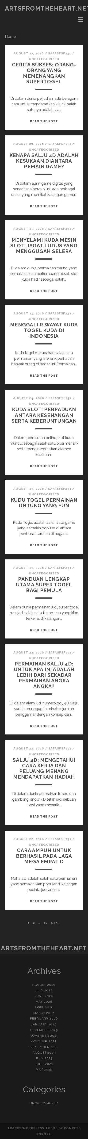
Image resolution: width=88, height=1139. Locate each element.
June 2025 (44, 1064)
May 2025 (44, 1069)
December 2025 (44, 1030)
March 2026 (44, 1013)
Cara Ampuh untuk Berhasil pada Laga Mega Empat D (44, 855)
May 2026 (44, 1001)
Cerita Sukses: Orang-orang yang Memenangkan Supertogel (44, 73)
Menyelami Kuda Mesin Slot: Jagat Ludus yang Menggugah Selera (44, 245)
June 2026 (44, 996)
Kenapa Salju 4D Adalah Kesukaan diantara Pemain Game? (44, 160)
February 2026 (44, 1018)
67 (46, 923)
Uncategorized (44, 59)
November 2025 (44, 1035)
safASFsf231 (59, 53)
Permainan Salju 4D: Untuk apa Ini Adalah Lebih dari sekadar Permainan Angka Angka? (44, 675)
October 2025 (44, 1041)
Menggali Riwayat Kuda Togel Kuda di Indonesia (44, 330)
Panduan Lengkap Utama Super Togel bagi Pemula (44, 584)
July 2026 (44, 990)
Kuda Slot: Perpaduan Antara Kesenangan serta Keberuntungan (44, 415)
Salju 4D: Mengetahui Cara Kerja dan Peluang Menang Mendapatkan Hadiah (44, 768)
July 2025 (44, 1058)
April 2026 (44, 1007)
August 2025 (44, 1052)
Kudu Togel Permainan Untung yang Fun (44, 502)
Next (55, 923)
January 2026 (44, 1024)
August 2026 (44, 984)
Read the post (44, 121)
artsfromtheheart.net (44, 948)
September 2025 (44, 1047)
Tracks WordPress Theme (32, 1128)
